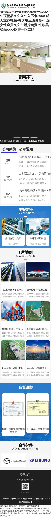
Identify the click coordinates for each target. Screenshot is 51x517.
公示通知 (26, 149)
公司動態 (9, 149)
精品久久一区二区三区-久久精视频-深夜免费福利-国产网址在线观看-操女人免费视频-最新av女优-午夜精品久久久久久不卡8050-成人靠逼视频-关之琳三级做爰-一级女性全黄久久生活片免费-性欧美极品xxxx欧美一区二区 (25, 15)
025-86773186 (25, 480)
